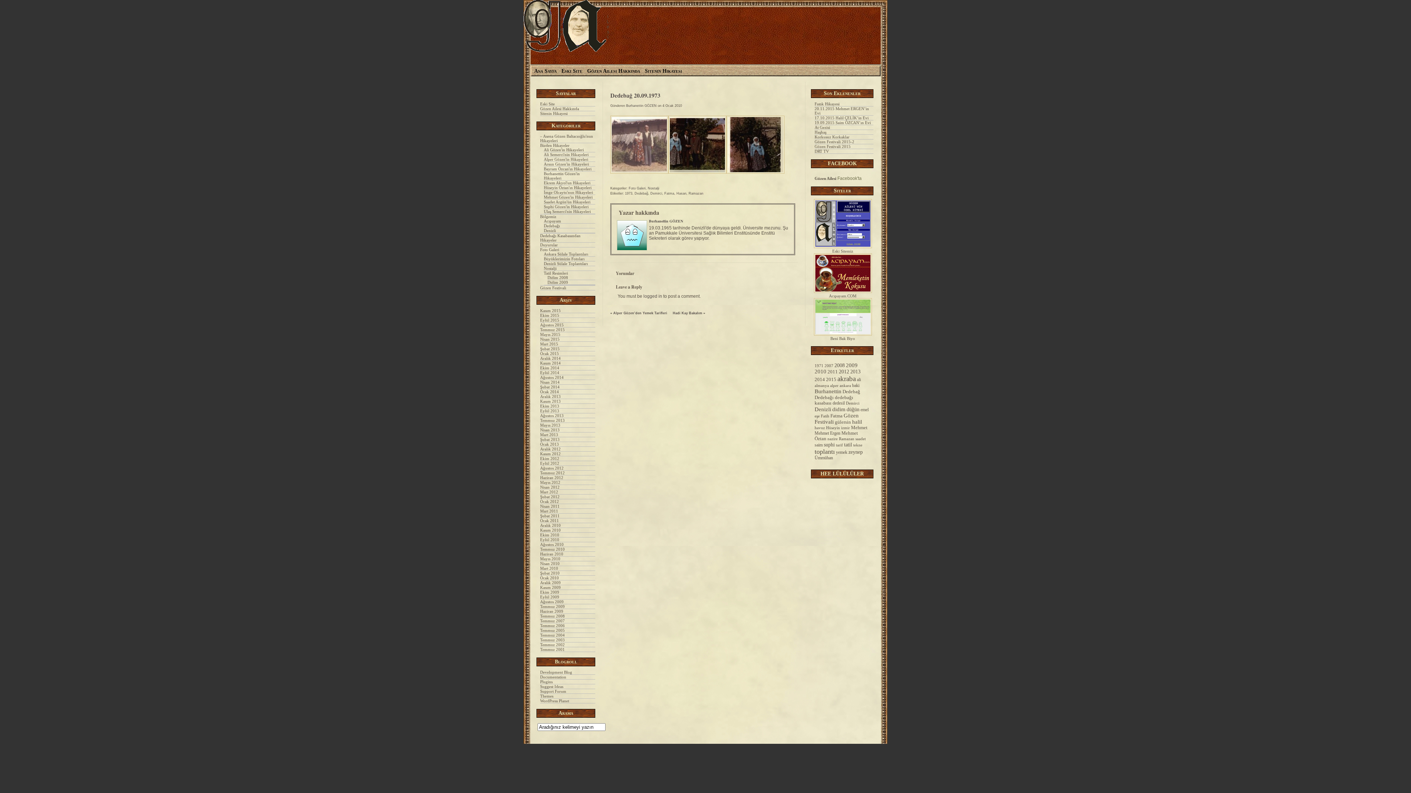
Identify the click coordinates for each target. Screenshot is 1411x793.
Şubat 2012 (550, 497)
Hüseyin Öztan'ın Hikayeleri (568, 187)
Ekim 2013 (549, 406)
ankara (845, 385)
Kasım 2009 (550, 587)
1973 (628, 193)
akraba (846, 379)
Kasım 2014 (550, 363)
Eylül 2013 (549, 411)
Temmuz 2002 (552, 644)
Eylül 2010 (549, 539)
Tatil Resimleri (556, 273)
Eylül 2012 (549, 463)
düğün (853, 409)
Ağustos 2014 (552, 377)
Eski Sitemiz (842, 251)
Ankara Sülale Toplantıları (566, 254)
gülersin (843, 422)
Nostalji (550, 268)
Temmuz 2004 (552, 635)
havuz (820, 428)
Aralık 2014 (550, 358)
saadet (860, 439)
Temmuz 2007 (552, 621)
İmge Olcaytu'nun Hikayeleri (568, 192)
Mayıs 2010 (550, 559)
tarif (839, 445)
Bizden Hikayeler (555, 145)
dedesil (839, 403)
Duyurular (549, 245)
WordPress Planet (554, 701)
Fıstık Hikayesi (827, 104)
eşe (817, 416)
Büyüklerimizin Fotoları (564, 259)
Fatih (825, 416)
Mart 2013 (549, 434)
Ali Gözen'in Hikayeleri (564, 150)
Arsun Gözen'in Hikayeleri (566, 164)
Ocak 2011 (549, 520)
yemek (841, 452)
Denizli (550, 230)
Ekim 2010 (549, 535)
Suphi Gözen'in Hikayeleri (566, 206)
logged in (652, 296)
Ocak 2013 (549, 444)
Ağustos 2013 (552, 415)
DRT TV (822, 151)
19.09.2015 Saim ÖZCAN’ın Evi (843, 122)
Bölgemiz (548, 216)
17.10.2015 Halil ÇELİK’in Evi (842, 118)
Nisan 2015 (550, 339)
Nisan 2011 (550, 506)
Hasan (681, 193)
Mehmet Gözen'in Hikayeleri (568, 197)
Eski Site (571, 71)
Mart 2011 (549, 511)
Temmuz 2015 (552, 329)
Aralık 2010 (550, 525)
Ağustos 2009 (552, 602)
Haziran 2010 (551, 554)
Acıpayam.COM (843, 296)
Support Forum (553, 691)
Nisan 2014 (550, 382)
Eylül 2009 (549, 597)
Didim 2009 (557, 282)
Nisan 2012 (550, 487)
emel (865, 410)
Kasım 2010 (550, 530)
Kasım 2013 (550, 401)
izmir (845, 428)
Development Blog (556, 672)
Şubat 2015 (550, 349)
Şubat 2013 (550, 439)
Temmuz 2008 (552, 616)
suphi (829, 445)
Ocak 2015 (549, 353)
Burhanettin (828, 391)
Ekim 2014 (549, 368)
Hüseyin (833, 428)
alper (834, 385)
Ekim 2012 (549, 458)
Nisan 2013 (550, 430)
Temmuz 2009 (552, 606)
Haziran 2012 (551, 477)
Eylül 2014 (549, 372)
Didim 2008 (557, 277)
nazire (832, 439)
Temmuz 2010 (552, 549)
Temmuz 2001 (552, 649)
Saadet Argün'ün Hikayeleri (567, 202)
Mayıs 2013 (550, 425)
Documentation (553, 677)
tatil (848, 445)
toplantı (825, 451)
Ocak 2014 (549, 392)
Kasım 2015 (550, 310)
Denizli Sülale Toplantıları (566, 263)
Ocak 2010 (549, 578)
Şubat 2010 (550, 573)
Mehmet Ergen (827, 433)
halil (857, 422)
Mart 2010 (549, 568)
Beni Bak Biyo (842, 338)
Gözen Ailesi (825, 178)
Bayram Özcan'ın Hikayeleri (568, 169)
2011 (832, 371)
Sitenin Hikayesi (663, 71)
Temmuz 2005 (552, 630)
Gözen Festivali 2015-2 (834, 142)
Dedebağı (552, 226)
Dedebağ (641, 193)
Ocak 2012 (549, 501)
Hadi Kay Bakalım (687, 313)
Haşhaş (820, 132)
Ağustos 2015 (552, 325)
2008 (839, 365)
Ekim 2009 (549, 592)
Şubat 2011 (550, 516)
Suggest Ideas (551, 686)
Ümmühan (824, 458)
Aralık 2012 (550, 449)
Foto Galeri (549, 249)
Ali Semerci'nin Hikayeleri (566, 154)
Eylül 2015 (549, 320)
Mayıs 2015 (550, 334)
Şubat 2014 (550, 387)
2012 (844, 371)
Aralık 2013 (550, 396)
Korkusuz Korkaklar (832, 137)
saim (819, 445)
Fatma (669, 193)
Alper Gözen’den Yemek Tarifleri (640, 313)
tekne (857, 445)
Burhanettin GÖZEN (641, 106)
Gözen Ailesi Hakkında (613, 71)
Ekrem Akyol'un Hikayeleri (567, 183)
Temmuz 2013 (552, 420)
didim (838, 409)
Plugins (546, 682)
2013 (855, 371)
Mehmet (859, 427)
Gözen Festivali (553, 288)
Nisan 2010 (550, 563)
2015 (831, 379)
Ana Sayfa (545, 71)
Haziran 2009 (551, 611)
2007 (829, 365)
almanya (822, 385)
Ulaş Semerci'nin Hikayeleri (567, 211)
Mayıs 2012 (550, 482)
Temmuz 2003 (552, 640)
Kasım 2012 (550, 454)
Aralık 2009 (550, 582)
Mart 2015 (549, 344)
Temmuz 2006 (552, 625)
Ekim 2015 (549, 315)
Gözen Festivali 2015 (833, 146)
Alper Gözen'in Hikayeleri (566, 159)
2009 (852, 365)
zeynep (855, 452)
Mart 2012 (549, 492)
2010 (820, 371)
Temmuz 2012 (552, 473)
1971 (819, 365)
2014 (820, 379)
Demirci (656, 193)
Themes (546, 696)
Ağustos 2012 (552, 468)
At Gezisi (822, 127)
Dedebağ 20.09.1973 (635, 95)
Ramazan (696, 193)
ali (859, 379)
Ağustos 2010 (552, 544)
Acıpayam (552, 221)
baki (855, 385)
